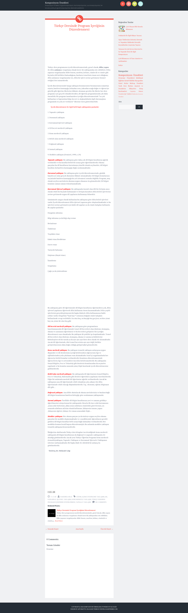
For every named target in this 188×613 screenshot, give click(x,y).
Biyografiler (139, 81)
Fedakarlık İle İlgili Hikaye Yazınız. (130, 35)
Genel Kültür (129, 80)
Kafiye (120, 65)
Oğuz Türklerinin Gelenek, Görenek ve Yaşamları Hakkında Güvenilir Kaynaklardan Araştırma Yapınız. (130, 42)
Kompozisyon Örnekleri (57, 2)
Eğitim (78, 497)
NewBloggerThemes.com (108, 609)
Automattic (82, 609)
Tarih (120, 86)
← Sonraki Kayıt (52, 529)
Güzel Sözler (123, 83)
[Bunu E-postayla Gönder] (49, 492)
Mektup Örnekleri (136, 83)
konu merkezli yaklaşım (81, 499)
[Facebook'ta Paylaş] (54, 492)
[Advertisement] (79, 47)
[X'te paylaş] (52, 492)
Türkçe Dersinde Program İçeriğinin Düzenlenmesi (79, 27)
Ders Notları (128, 86)
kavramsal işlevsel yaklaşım (59, 499)
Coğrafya (133, 91)
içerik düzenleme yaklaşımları (94, 497)
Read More (59, 521)
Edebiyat (139, 78)
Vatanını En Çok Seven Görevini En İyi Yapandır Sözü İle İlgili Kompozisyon (130, 51)
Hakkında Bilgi (66, 497)
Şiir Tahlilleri (128, 94)
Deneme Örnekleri (126, 78)
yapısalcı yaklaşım (83, 502)
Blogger (114, 607)
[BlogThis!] (50, 492)
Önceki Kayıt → (107, 529)
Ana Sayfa (79, 529)
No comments (100, 502)
